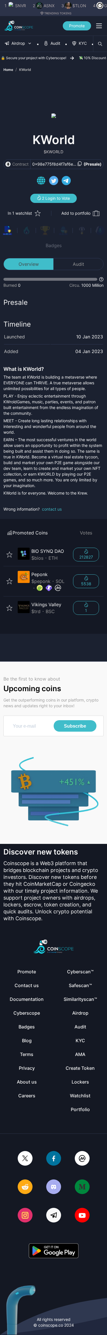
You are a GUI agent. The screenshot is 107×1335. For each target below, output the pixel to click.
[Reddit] (25, 1187)
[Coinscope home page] (18, 26)
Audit (78, 264)
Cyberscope (26, 1013)
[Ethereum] (8, 164)
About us (27, 1082)
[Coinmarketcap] (82, 1159)
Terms (26, 1054)
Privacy (27, 1068)
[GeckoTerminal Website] (49, 588)
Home (8, 69)
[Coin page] (41, 554)
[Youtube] (82, 1215)
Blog (27, 1040)
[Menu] (99, 26)
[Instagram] (25, 1215)
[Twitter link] (53, 181)
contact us (52, 509)
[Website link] (41, 181)
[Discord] (53, 1187)
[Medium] (82, 1187)
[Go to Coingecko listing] (40, 588)
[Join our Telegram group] (53, 1215)
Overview (29, 264)
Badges (54, 245)
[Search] (100, 44)
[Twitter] (25, 1159)
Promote (77, 25)
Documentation (27, 999)
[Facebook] (53, 1159)
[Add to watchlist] (9, 554)
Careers (26, 1095)
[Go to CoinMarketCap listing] (58, 588)
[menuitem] (18, 44)
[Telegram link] (66, 181)
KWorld (25, 69)
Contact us (27, 985)
